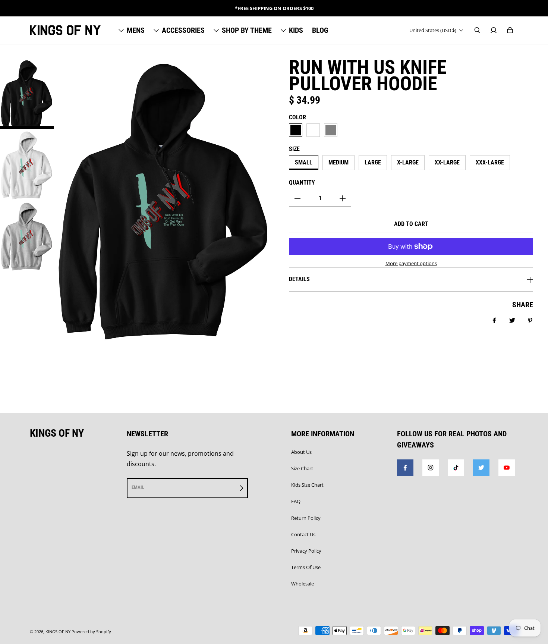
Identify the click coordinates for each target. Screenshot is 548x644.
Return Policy (306, 518)
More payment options (411, 263)
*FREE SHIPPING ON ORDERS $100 (274, 8)
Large (373, 162)
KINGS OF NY (57, 631)
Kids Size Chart (307, 484)
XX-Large (447, 162)
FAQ (295, 501)
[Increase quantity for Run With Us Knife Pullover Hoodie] (342, 198)
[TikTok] (456, 467)
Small (303, 162)
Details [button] (299, 279)
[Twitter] (481, 467)
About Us (301, 452)
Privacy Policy (306, 550)
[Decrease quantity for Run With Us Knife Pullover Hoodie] (297, 198)
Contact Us (303, 534)
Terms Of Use (306, 567)
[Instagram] (430, 467)
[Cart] (510, 30)
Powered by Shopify (91, 631)
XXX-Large (490, 162)
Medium (338, 162)
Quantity (302, 182)
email (138, 487)
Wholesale (302, 583)
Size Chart (302, 468)
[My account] (493, 30)
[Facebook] (405, 467)
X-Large (408, 162)
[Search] (477, 30)
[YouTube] (506, 467)
